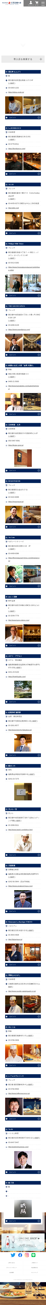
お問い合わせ (11, 1262)
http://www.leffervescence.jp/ (19, 1093)
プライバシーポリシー (11, 1267)
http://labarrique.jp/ (15, 939)
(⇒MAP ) (11, 83)
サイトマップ (34, 1272)
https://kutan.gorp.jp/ (15, 445)
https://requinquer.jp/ (16, 502)
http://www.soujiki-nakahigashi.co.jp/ (22, 991)
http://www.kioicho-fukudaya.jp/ (20, 730)
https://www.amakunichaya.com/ (20, 886)
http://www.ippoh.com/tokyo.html (20, 830)
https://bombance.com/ (16, 149)
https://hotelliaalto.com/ (17, 677)
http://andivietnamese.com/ (18, 1147)
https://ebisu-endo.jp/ (16, 92)
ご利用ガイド (34, 1262)
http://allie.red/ (13, 208)
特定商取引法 (34, 1267)
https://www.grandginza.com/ (19, 329)
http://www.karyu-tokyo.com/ (18, 620)
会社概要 (11, 1272)
